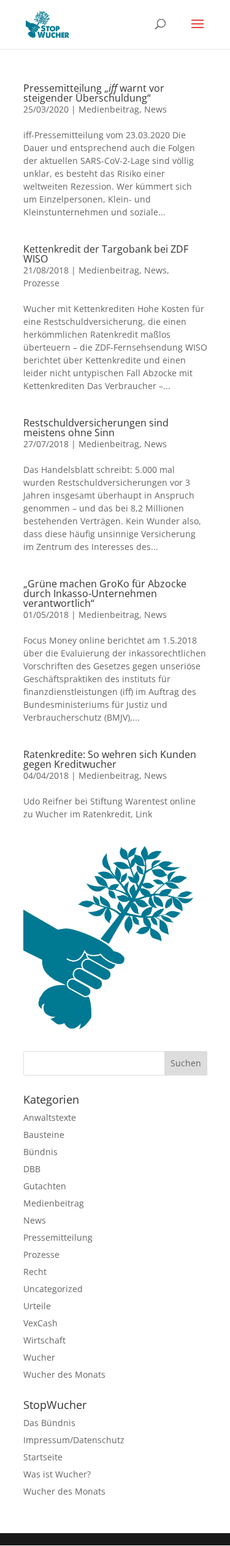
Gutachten (44, 1186)
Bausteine (43, 1134)
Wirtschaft (44, 1340)
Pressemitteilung (58, 1237)
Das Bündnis (49, 1423)
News (155, 109)
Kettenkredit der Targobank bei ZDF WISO (105, 254)
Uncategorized (53, 1289)
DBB (31, 1169)
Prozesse (41, 283)
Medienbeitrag (109, 109)
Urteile (37, 1306)
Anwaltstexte (49, 1117)
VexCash (40, 1323)
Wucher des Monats (64, 1374)
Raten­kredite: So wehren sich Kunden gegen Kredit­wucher (109, 759)
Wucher (39, 1357)
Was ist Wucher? (57, 1474)
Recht (35, 1271)
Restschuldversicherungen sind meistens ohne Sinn (96, 427)
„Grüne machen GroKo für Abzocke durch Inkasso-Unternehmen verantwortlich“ (104, 593)
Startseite (43, 1457)
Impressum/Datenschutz (74, 1440)
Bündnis (40, 1152)
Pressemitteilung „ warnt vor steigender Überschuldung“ (93, 93)
